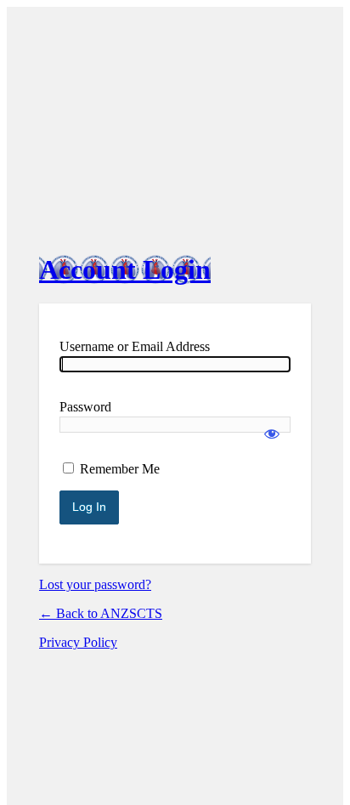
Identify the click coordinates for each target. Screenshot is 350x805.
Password (85, 407)
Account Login (125, 269)
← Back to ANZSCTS (100, 613)
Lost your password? (95, 584)
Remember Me (120, 469)
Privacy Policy (78, 642)
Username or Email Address (134, 346)
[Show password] (272, 426)
